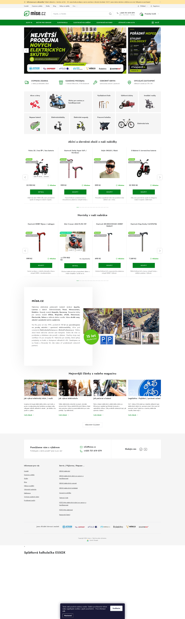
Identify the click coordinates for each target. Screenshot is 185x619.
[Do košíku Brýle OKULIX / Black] (109, 191)
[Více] (155, 22)
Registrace (156, 6)
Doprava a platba (37, 6)
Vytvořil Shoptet (94, 540)
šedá (35, 177)
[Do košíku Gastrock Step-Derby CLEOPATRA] (144, 265)
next (159, 177)
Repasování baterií (64, 515)
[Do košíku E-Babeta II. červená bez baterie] (144, 191)
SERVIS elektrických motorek (68, 483)
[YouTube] (145, 449)
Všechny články (92, 425)
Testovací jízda (63, 498)
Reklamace (27, 493)
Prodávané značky (29, 500)
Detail (41, 191)
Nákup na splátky (65, 6)
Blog (54, 6)
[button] (26, 50)
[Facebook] (140, 449)
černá (40, 177)
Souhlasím (116, 608)
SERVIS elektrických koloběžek (68, 488)
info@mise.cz (90, 447)
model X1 (71, 250)
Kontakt (26, 6)
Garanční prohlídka (65, 493)
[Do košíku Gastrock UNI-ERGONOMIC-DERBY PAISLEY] (109, 265)
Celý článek (28, 415)
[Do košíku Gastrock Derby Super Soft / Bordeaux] (75, 191)
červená (46, 177)
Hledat (110, 13)
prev (25, 177)
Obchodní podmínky (30, 489)
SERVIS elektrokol (64, 471)
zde (64, 611)
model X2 (79, 250)
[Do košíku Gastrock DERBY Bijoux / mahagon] (41, 265)
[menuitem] (29, 22)
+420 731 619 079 (127, 13)
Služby (48, 6)
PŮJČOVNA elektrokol (66, 510)
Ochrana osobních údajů (31, 497)
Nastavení (68, 615)
